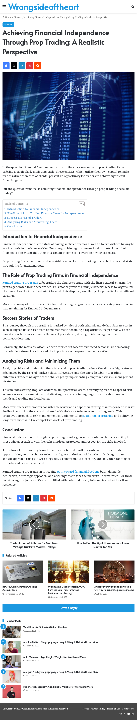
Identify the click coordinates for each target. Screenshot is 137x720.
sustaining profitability (97, 415)
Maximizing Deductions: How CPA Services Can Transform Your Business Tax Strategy (66, 590)
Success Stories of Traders (24, 217)
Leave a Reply (68, 608)
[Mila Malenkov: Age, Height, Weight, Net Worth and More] (12, 661)
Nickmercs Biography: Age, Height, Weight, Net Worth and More (58, 686)
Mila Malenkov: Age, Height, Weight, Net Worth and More (54, 657)
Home (8, 17)
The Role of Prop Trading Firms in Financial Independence (45, 213)
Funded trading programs (20, 282)
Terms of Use (113, 708)
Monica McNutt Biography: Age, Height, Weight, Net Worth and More (60, 642)
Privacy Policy (98, 708)
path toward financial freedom (78, 471)
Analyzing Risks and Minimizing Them (32, 222)
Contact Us (128, 708)
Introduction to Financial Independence (33, 209)
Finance (18, 17)
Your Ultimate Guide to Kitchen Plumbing (45, 627)
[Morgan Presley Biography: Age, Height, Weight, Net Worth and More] (12, 676)
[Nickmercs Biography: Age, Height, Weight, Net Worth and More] (12, 691)
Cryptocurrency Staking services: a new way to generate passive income (114, 588)
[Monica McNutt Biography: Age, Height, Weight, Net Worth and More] (12, 647)
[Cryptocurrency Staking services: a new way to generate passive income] (114, 572)
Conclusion (14, 226)
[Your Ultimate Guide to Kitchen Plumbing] (12, 632)
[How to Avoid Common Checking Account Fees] (23, 572)
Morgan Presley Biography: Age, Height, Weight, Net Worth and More (60, 671)
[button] (80, 204)
